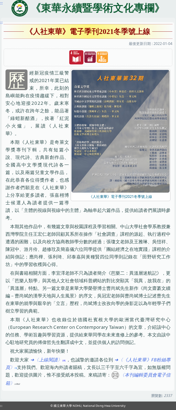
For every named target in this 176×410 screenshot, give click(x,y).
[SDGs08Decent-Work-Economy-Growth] (90, 57)
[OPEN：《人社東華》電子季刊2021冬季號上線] (121, 130)
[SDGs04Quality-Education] (76, 57)
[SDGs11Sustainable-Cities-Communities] (102, 57)
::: (1, 22)
